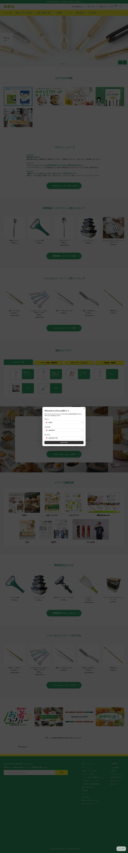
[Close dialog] (84, 408)
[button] (64, 422)
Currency (47, 434)
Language (47, 427)
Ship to (46, 419)
